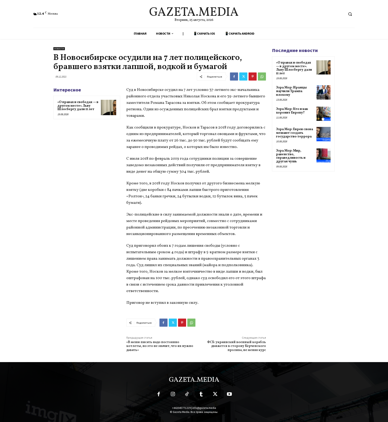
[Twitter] (243, 76)
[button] (350, 14)
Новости (59, 48)
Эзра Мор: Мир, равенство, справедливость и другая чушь (291, 156)
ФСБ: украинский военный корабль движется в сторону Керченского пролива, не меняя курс (236, 346)
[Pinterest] (253, 76)
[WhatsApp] (262, 76)
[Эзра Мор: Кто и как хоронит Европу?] (323, 114)
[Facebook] (234, 76)
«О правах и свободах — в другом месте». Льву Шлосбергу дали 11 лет (77, 106)
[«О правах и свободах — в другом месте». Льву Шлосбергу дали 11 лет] (108, 107)
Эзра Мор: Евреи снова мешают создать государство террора (294, 133)
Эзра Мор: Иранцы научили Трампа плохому (291, 91)
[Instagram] (173, 395)
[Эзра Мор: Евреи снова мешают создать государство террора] (323, 134)
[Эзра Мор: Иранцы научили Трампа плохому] (323, 92)
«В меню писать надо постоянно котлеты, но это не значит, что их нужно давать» (159, 346)
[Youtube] (229, 395)
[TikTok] (187, 395)
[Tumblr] (201, 395)
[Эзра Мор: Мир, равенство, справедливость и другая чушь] (323, 155)
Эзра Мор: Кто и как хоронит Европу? (292, 111)
